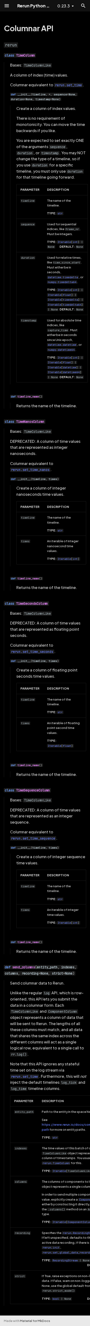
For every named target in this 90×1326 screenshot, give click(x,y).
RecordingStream (65, 1260)
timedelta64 (72, 304)
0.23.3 (63, 5)
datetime (69, 367)
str (60, 213)
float (67, 295)
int (75, 242)
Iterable (64, 242)
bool (56, 1298)
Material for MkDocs (35, 1321)
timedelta (70, 299)
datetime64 (71, 372)
